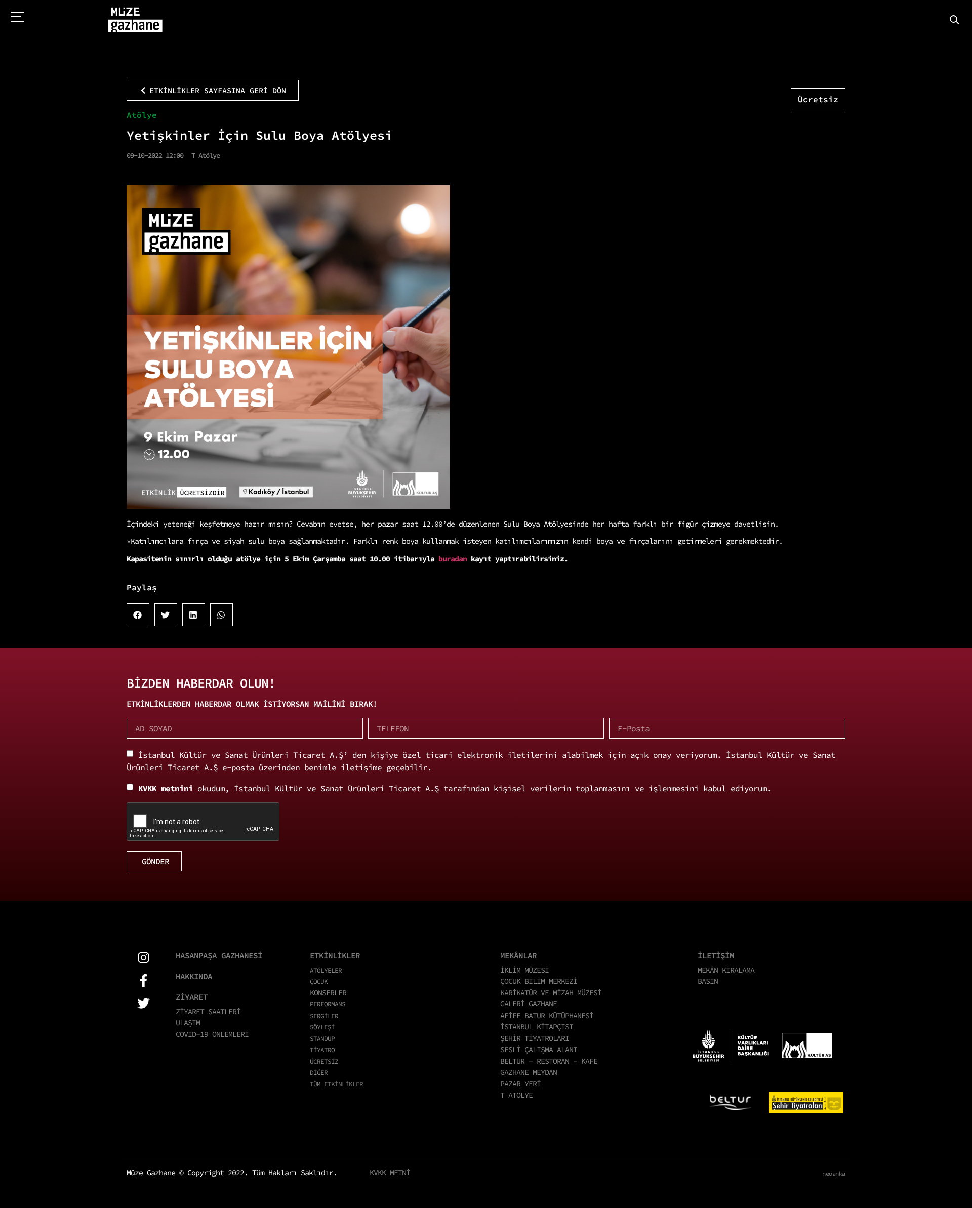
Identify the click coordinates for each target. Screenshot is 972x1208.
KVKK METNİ (390, 1172)
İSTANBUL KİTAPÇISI (536, 1026)
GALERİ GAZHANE (528, 1004)
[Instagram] (143, 957)
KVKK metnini (167, 788)
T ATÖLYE (516, 1095)
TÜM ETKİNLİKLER (336, 1084)
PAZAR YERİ (520, 1084)
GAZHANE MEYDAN (528, 1072)
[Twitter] (143, 1003)
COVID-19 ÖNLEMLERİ (212, 1034)
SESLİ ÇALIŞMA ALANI (538, 1049)
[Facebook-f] (143, 980)
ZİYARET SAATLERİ (208, 1011)
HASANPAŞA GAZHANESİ (219, 955)
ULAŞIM (188, 1022)
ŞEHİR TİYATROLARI (534, 1038)
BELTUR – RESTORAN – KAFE (548, 1061)
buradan (454, 558)
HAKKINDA (194, 976)
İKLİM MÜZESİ (524, 970)
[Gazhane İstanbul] (135, 20)
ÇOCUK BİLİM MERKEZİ (538, 981)
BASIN (708, 981)
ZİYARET (192, 997)
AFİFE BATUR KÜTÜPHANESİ (546, 1015)
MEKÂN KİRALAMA (726, 970)
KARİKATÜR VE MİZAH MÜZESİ (550, 992)
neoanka (833, 1173)
